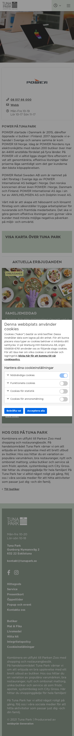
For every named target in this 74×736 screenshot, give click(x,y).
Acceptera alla (36, 411)
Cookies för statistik (22, 391)
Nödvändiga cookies (22, 375)
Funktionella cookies (22, 383)
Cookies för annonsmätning (26, 399)
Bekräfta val (14, 411)
